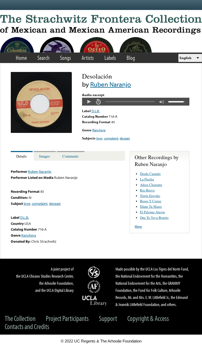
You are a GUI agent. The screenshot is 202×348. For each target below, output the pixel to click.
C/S (94, 272)
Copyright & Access (148, 318)
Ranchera (98, 130)
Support (108, 318)
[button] (89, 102)
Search (43, 57)
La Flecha (147, 179)
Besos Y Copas (150, 201)
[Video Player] (135, 102)
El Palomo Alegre (152, 212)
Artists (88, 57)
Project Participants (67, 318)
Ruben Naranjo (110, 84)
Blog (131, 57)
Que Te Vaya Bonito (154, 217)
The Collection (20, 318)
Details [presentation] (21, 156)
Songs (65, 57)
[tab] (22, 156)
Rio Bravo (147, 190)
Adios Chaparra (151, 184)
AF (94, 286)
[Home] (101, 24)
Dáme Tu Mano (151, 206)
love (99, 138)
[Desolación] (41, 131)
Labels (110, 57)
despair (125, 138)
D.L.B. (96, 111)
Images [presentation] (44, 156)
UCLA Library (94, 300)
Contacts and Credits (27, 326)
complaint (111, 138)
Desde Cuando (150, 173)
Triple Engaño (150, 195)
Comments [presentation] (70, 156)
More (138, 226)
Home (21, 57)
